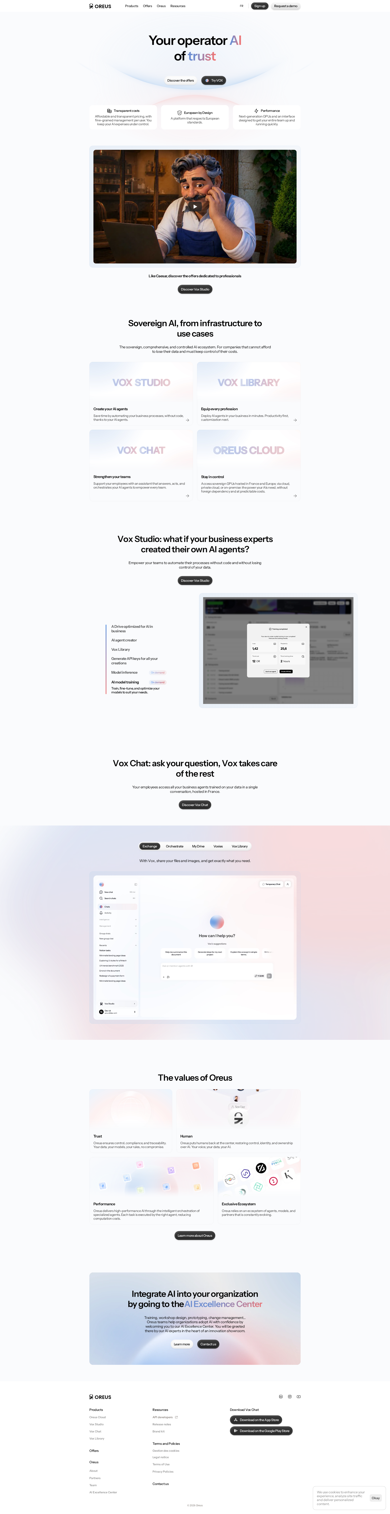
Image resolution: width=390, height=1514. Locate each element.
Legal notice (161, 1457)
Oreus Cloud (97, 1417)
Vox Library (96, 1438)
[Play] (195, 207)
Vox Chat (95, 1431)
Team (93, 1485)
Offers (94, 1451)
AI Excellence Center (103, 1492)
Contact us (161, 1484)
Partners (95, 1478)
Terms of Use (161, 1464)
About (93, 1471)
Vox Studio (96, 1424)
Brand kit (159, 1431)
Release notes (162, 1424)
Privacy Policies (163, 1471)
